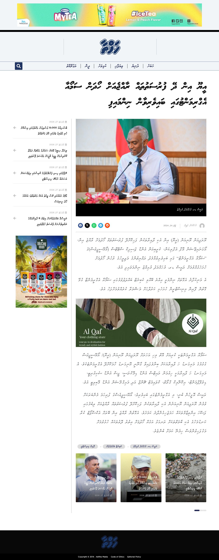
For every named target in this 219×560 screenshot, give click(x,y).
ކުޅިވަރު (102, 66)
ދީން (87, 66)
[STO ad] (41, 271)
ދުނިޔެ (135, 66)
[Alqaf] (141, 322)
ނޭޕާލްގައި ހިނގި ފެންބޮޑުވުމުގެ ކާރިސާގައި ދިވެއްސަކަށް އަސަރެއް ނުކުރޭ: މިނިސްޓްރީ (187, 483)
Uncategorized (149, 472)
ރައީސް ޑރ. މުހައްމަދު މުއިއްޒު (145, 446)
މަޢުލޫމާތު (71, 66)
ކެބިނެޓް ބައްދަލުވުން (114, 446)
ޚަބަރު (150, 66)
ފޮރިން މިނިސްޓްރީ (87, 446)
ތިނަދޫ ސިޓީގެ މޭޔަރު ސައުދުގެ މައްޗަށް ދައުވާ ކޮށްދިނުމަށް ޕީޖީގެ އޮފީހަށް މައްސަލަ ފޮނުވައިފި (98, 483)
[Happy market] (109, 14)
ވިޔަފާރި (119, 66)
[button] (18, 66)
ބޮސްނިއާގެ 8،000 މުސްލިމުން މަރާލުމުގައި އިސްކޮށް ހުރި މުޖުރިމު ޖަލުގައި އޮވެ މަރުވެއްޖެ (143, 483)
